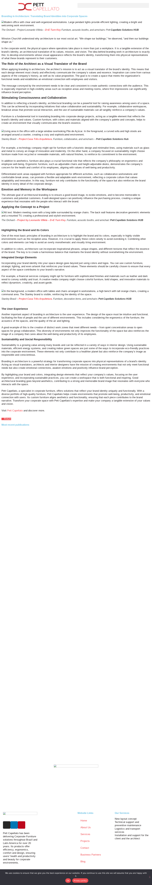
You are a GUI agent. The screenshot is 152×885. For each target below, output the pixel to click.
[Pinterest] (21, 825)
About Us (85, 827)
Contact (84, 847)
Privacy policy (80, 880)
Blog (82, 861)
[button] (113, 5)
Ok (68, 880)
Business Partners (90, 854)
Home (83, 820)
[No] (149, 877)
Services (85, 834)
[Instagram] (6, 825)
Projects (85, 841)
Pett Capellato (14, 410)
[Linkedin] (14, 825)
